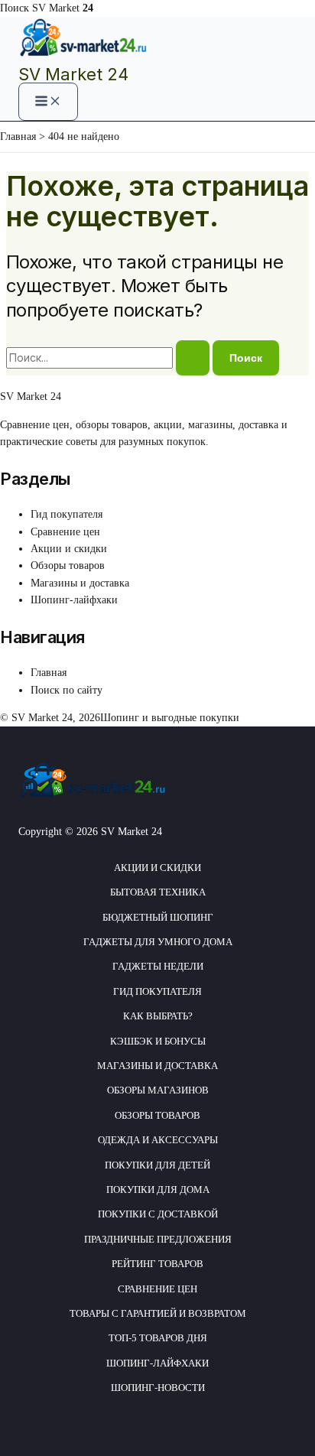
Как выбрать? (158, 1016)
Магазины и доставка (80, 583)
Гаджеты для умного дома (157, 941)
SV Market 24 (73, 74)
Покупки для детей (157, 1165)
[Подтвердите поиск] (192, 357)
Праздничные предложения (158, 1239)
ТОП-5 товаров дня (158, 1338)
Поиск (14, 8)
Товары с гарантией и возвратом (158, 1313)
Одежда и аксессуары (158, 1140)
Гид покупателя (66, 514)
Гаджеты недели (157, 966)
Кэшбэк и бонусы (158, 1041)
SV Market (62, 8)
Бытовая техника (158, 892)
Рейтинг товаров (157, 1263)
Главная (49, 672)
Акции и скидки (69, 548)
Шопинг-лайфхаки (74, 600)
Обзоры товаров (68, 565)
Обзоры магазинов (158, 1090)
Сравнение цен (65, 532)
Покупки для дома (157, 1189)
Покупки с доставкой (158, 1214)
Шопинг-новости (158, 1387)
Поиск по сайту (66, 690)
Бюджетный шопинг (157, 917)
